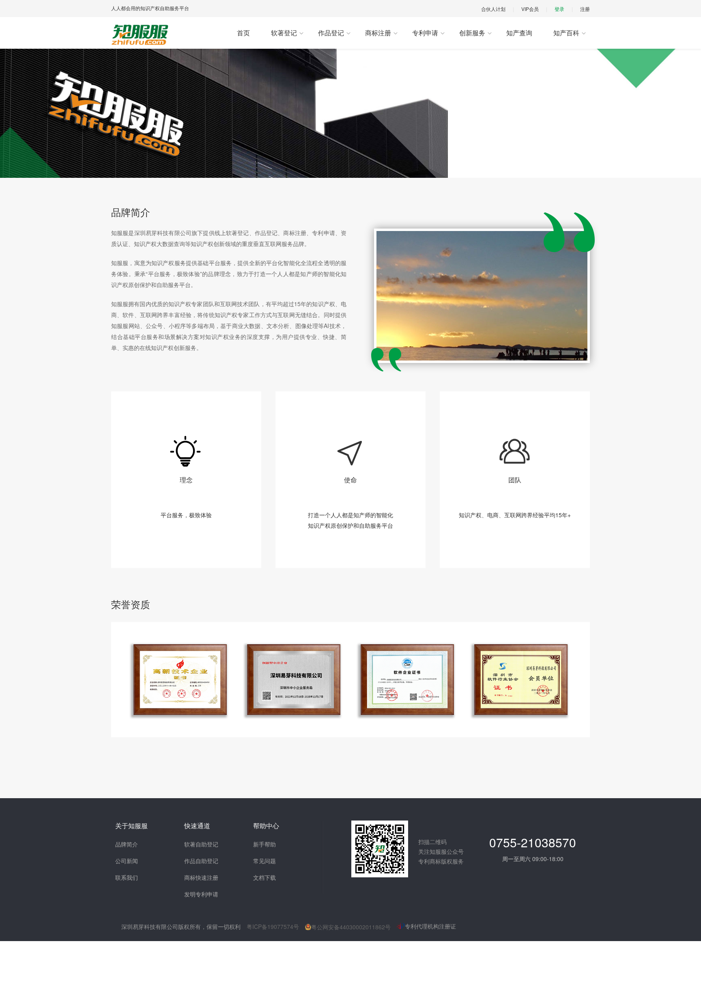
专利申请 (425, 32)
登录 (559, 8)
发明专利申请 (201, 894)
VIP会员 (530, 8)
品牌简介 (126, 844)
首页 (243, 32)
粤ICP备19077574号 (273, 926)
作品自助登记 (201, 861)
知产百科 (566, 32)
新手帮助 (264, 844)
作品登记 (331, 32)
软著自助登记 (201, 844)
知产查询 (519, 32)
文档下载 (264, 877)
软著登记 (284, 32)
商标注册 (378, 32)
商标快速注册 (201, 877)
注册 (585, 8)
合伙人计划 (493, 8)
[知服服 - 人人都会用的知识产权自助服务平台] (140, 34)
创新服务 (472, 32)
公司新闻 (126, 861)
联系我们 (126, 877)
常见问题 (264, 861)
